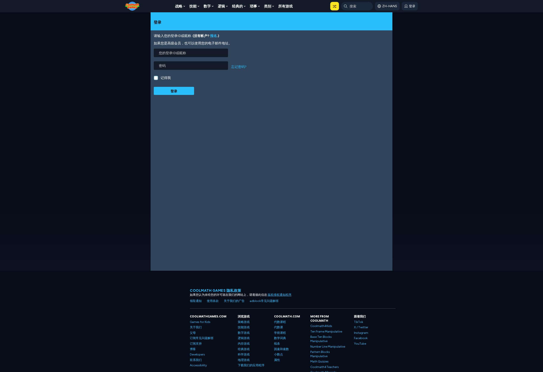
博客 (193, 349)
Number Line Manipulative (327, 346)
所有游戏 (285, 6)
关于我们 (196, 327)
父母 (193, 333)
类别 (267, 6)
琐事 (253, 6)
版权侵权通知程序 (279, 295)
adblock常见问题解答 (264, 301)
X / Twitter (361, 327)
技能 (193, 6)
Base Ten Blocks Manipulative (321, 339)
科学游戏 (244, 354)
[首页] (132, 6)
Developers (197, 354)
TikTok (358, 322)
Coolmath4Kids (321, 326)
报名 (213, 36)
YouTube (360, 343)
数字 (207, 6)
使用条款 (213, 301)
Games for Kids (200, 322)
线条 (277, 343)
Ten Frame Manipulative (326, 331)
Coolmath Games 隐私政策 (215, 290)
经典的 (237, 6)
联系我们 (196, 360)
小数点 (278, 354)
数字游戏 (244, 333)
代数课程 (280, 322)
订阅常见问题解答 (202, 338)
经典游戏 (244, 349)
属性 (277, 360)
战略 (178, 6)
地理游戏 (244, 360)
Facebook (361, 338)
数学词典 (280, 338)
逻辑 (221, 6)
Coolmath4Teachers (324, 367)
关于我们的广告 (234, 301)
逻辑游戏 (244, 338)
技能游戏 (244, 327)
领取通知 (196, 301)
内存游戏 (244, 343)
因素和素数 (281, 349)
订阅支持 (196, 343)
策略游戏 (244, 322)
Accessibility (198, 365)
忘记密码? (238, 67)
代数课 (278, 327)
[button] (334, 6)
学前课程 (280, 333)
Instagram (361, 333)
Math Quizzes (319, 361)
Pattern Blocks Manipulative (320, 354)
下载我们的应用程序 (251, 365)
